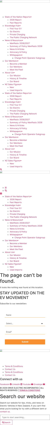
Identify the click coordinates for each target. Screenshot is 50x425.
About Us (9, 72)
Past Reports (16, 23)
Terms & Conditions (14, 366)
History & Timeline (18, 78)
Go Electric (15, 31)
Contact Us (10, 369)
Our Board (14, 81)
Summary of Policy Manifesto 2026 (26, 46)
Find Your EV (16, 28)
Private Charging (17, 34)
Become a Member (18, 64)
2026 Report (15, 20)
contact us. (5, 411)
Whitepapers (15, 55)
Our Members (11, 61)
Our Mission (15, 75)
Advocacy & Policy (18, 52)
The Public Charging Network (23, 37)
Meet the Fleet (16, 69)
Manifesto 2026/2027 (20, 43)
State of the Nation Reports (17, 17)
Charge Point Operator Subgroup (30, 58)
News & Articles (17, 49)
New (12, 87)
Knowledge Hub (12, 25)
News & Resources (13, 40)
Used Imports (16, 90)
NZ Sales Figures (12, 84)
